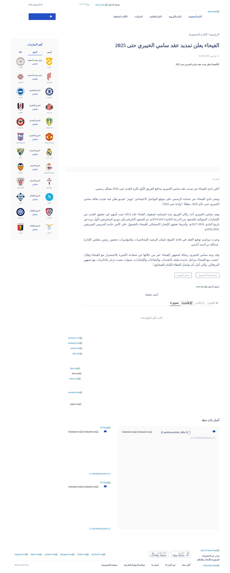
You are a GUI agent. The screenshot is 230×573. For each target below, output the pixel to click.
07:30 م (34, 200)
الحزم (49, 67)
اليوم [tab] (35, 52)
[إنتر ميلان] (20, 212)
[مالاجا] (20, 152)
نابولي (49, 203)
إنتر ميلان (20, 218)
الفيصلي (20, 82)
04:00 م (34, 94)
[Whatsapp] (75, 343)
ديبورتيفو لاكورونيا (49, 172)
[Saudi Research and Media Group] (208, 565)
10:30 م (34, 185)
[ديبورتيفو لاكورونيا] (49, 167)
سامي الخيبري (183, 275)
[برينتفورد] (20, 121)
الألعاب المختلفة (120, 16)
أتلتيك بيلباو (20, 187)
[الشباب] (20, 61)
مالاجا (20, 157)
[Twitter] (76, 348)
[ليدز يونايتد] (49, 121)
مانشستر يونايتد (49, 142)
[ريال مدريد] (49, 152)
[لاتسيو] (49, 227)
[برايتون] (20, 91)
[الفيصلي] (20, 76)
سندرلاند (49, 112)
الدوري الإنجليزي (34, 90)
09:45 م (34, 215)
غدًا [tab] (20, 52)
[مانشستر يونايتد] (49, 136)
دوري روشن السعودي (35, 60)
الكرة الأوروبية (175, 16)
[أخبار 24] (42, 17)
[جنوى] (20, 227)
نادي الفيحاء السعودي (207, 275)
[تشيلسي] (49, 91)
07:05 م (34, 64)
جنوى (20, 233)
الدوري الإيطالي (35, 196)
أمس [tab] (49, 52)
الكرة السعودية (195, 16)
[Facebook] (75, 337)
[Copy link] (77, 353)
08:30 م (34, 170)
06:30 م (34, 139)
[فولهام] (20, 106)
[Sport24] (208, 550)
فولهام (20, 112)
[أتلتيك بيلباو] (20, 182)
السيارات (139, 16)
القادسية (49, 82)
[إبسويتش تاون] (20, 136)
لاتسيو (49, 233)
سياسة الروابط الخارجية (134, 565)
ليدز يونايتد (49, 127)
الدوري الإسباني (35, 150)
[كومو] (20, 197)
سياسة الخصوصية (109, 565)
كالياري (49, 218)
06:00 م (34, 154)
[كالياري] (49, 212)
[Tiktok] (36, 554)
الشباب (20, 67)
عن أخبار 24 (170, 565)
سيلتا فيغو (49, 187)
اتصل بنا (155, 565)
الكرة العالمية (156, 16)
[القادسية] (49, 76)
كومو (20, 203)
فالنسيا (20, 172)
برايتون (20, 97)
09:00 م (34, 79)
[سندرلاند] (49, 106)
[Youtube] (51, 554)
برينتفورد (20, 127)
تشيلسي (49, 97)
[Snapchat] (21, 554)
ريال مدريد (49, 157)
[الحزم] (49, 61)
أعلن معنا (186, 565)
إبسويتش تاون (20, 142)
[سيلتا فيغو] (49, 182)
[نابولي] (49, 197)
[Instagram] (67, 554)
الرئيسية (214, 34)
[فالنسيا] (20, 167)
